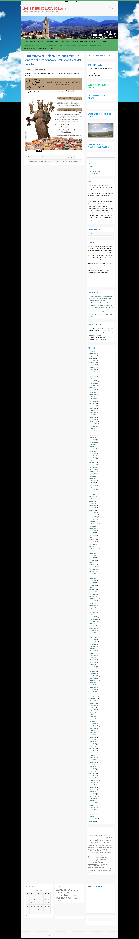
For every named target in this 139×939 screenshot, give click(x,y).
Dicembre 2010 (93, 723)
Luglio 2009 (92, 760)
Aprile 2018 (92, 533)
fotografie (110, 842)
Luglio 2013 (92, 657)
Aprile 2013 (92, 664)
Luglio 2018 (92, 526)
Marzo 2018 (92, 535)
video (89, 872)
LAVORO (74, 895)
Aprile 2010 (92, 741)
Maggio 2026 (92, 356)
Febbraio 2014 (93, 642)
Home (26, 41)
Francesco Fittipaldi (92, 845)
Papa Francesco (108, 852)
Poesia (91, 857)
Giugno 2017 (92, 553)
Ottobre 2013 (93, 651)
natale (97, 852)
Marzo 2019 (92, 512)
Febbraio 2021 (93, 460)
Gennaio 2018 (93, 539)
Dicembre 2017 (93, 542)
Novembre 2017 (93, 544)
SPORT (69, 898)
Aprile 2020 (92, 483)
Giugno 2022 (92, 433)
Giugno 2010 (92, 737)
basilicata (102, 835)
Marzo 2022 (92, 440)
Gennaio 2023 (93, 424)
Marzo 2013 (92, 667)
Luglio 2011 (92, 707)
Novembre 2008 (93, 775)
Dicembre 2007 (93, 798)
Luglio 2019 (92, 503)
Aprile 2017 (92, 558)
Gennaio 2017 (93, 564)
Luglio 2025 (92, 371)
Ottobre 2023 (93, 408)
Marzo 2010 (92, 744)
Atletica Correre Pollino (105, 833)
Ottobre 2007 (93, 803)
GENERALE (49, 69)
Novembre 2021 (93, 446)
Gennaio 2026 (93, 362)
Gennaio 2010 (93, 748)
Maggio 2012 (92, 689)
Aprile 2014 (92, 637)
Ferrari (106, 842)
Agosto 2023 (92, 412)
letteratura (106, 847)
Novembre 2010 (93, 726)
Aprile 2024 (92, 399)
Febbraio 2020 (93, 487)
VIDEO (59, 900)
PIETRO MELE (82, 45)
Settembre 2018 (93, 524)
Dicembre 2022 (93, 426)
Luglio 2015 (92, 603)
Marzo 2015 (92, 612)
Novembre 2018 (93, 521)
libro (111, 847)
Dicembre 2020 (93, 465)
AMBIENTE (61, 890)
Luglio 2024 (92, 392)
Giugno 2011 (92, 710)
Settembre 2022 (93, 428)
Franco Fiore (101, 845)
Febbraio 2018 (93, 537)
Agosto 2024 (92, 390)
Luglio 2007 (92, 809)
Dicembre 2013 (93, 646)
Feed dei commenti (94, 171)
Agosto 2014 (92, 628)
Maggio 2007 (92, 814)
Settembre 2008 (93, 780)
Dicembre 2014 (93, 619)
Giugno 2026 (92, 353)
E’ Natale (103, 337)
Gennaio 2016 (93, 589)
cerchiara (91, 838)
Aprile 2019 (92, 510)
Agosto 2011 (92, 705)
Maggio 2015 (92, 608)
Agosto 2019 (92, 501)
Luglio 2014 (92, 630)
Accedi (91, 166)
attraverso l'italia (93, 835)
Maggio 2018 (92, 530)
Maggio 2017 (92, 555)
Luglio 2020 (92, 476)
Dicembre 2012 (93, 673)
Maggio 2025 (92, 376)
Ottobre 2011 (92, 701)
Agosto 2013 (92, 655)
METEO (57, 41)
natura (101, 852)
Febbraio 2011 (93, 719)
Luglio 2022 (92, 430)
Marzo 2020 (92, 485)
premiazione (100, 857)
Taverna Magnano (109, 868)
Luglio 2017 (92, 551)
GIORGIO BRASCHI (30, 49)
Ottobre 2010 (93, 728)
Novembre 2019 (93, 494)
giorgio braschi (108, 845)
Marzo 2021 (92, 458)
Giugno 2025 (92, 374)
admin (28, 69)
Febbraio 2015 (93, 614)
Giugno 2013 (92, 660)
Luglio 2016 (92, 576)
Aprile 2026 (92, 358)
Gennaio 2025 (93, 381)
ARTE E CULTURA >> (51, 45)
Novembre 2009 (93, 750)
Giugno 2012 (92, 687)
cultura (98, 840)
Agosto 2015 (92, 601)
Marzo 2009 (92, 769)
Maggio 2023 (92, 419)
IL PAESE (32, 41)
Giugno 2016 (92, 578)
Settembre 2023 (93, 410)
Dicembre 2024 (93, 383)
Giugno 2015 (92, 605)
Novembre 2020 (93, 467)
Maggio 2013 (92, 662)
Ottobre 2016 (93, 571)
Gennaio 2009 (93, 773)
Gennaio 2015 (93, 617)
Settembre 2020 (93, 471)
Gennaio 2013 (93, 671)
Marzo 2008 (92, 794)
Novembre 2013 (93, 648)
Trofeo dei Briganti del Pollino (104, 870)
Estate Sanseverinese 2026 (97, 312)
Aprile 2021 (92, 455)
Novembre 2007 (93, 800)
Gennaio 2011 (93, 721)
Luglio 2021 (92, 451)
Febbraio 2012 (93, 694)
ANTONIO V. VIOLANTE (45, 49)
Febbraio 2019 (93, 514)
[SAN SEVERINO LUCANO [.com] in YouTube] (111, 8)
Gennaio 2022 (93, 442)
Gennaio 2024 (93, 403)
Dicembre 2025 (93, 365)
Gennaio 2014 (93, 644)
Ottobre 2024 (93, 387)
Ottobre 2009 (93, 753)
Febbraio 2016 (93, 587)
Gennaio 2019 (93, 517)
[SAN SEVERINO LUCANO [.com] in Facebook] (109, 8)
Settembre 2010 (93, 730)
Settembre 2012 (93, 680)
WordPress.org (93, 173)
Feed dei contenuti (94, 169)
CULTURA (73, 889)
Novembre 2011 (93, 698)
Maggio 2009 (92, 764)
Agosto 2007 (92, 807)
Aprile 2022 (92, 437)
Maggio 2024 (92, 396)
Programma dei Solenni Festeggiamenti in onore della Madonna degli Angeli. (50, 157)
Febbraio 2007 (93, 819)
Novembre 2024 (93, 385)
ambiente (90, 833)
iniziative (99, 847)
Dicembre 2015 (93, 592)
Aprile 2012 (92, 691)
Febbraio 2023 (93, 421)
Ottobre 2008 (93, 778)
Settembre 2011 (93, 703)
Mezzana (91, 852)
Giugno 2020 (92, 478)
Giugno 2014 (92, 632)
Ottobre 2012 (93, 678)
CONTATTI (39, 45)
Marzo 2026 (92, 360)
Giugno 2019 (92, 505)
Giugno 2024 (92, 394)
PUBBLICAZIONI (29, 45)
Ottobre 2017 (93, 546)
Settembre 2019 (93, 499)
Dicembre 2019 (93, 492)
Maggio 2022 (92, 435)
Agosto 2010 (92, 732)
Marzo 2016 (92, 585)
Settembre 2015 (93, 598)
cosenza (91, 840)
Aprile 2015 (92, 610)
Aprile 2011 (92, 714)
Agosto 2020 (92, 474)
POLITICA (60, 898)
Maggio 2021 (92, 453)
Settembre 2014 (93, 626)
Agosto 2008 (92, 782)
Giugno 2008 (92, 787)
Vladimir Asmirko (96, 872)
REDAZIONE (49, 41)
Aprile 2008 (92, 791)
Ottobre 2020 (93, 469)
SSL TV (75, 898)
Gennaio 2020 (93, 489)
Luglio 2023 (92, 415)
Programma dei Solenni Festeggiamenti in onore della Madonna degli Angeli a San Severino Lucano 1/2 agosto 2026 (100, 298)
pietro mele (104, 855)
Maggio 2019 (92, 508)
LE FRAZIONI (102, 41)
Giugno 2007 (92, 812)
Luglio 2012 (92, 685)
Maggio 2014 (92, 635)
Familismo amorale (99, 842)
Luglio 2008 (92, 785)
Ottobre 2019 (93, 496)
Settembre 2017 (93, 548)
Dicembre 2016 (93, 567)
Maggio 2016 (92, 580)
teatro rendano (92, 870)
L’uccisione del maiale (107, 328)
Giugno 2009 (92, 762)
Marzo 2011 (92, 716)
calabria (107, 835)
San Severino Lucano (98, 864)
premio (107, 857)
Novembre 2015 (93, 594)
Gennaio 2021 (93, 462)
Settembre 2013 (93, 653)
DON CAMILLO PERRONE (88, 41)
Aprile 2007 (92, 816)
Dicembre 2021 (93, 444)
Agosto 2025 (92, 369)
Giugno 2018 (92, 528)
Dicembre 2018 (93, 519)
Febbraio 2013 (93, 669)
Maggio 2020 (92, 480)
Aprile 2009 (92, 766)
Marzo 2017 (92, 560)
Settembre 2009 (93, 755)
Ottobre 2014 (93, 623)
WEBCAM (40, 41)
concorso (107, 837)
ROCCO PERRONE (95, 45)
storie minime (99, 868)
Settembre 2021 (93, 449)
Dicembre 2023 (93, 406)
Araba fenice (96, 833)
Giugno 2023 (92, 417)
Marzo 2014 (92, 639)
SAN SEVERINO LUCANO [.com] (44, 8)
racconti (103, 860)
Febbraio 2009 (93, 771)
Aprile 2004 (92, 821)
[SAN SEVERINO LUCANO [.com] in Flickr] (114, 8)
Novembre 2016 (93, 569)
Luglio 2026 (92, 351)
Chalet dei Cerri (98, 837)
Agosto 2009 (92, 757)
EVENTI (60, 892)
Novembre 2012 (93, 676)
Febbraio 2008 (93, 796)
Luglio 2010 (92, 735)
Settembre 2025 (93, 367)
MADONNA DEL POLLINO (70, 41)
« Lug (27, 915)
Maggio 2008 (92, 789)
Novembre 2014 (93, 621)
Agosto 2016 (92, 573)
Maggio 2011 (92, 712)
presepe (90, 860)
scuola (90, 868)
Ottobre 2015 (93, 596)
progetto (96, 860)
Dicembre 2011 (93, 696)
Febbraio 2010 (93, 746)
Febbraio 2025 (93, 378)
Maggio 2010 (92, 739)
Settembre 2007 (93, 805)
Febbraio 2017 (93, 562)
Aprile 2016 (92, 583)
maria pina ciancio (97, 850)
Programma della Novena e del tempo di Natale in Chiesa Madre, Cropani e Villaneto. (55, 161)
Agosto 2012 (92, 682)
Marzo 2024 (92, 401)
